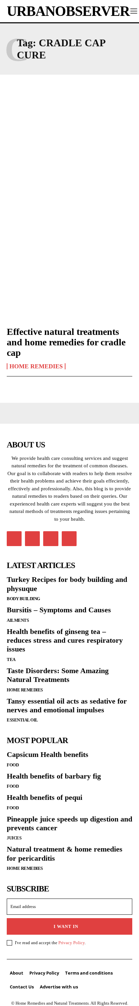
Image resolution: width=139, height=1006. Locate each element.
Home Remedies (36, 366)
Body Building (23, 598)
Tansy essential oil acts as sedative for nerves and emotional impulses (67, 705)
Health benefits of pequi (44, 797)
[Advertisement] (69, 157)
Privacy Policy (71, 942)
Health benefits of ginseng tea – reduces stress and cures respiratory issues (65, 640)
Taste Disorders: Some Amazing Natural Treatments (58, 675)
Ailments (18, 620)
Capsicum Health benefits (47, 754)
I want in (66, 926)
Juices (14, 837)
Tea (11, 659)
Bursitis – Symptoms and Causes (59, 610)
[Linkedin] (32, 538)
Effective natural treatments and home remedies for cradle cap (66, 342)
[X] (50, 538)
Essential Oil (22, 719)
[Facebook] (14, 538)
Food (13, 764)
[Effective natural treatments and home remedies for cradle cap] (69, 282)
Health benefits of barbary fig (54, 776)
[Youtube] (69, 538)
